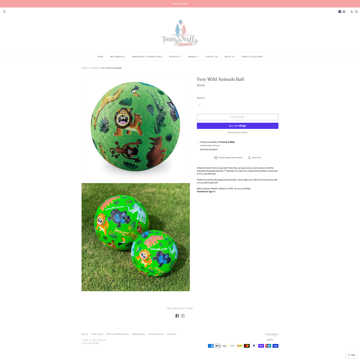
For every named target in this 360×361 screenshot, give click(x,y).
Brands (192, 56)
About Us (230, 56)
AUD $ (270, 339)
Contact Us (211, 56)
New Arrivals (117, 56)
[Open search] (4, 11)
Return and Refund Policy (118, 334)
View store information (208, 149)
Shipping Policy (138, 334)
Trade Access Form (252, 56)
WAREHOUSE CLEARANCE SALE (147, 56)
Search (85, 334)
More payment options (238, 132)
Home (100, 56)
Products (174, 56)
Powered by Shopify (90, 343)
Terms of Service (156, 334)
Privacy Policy (97, 334)
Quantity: (201, 98)
